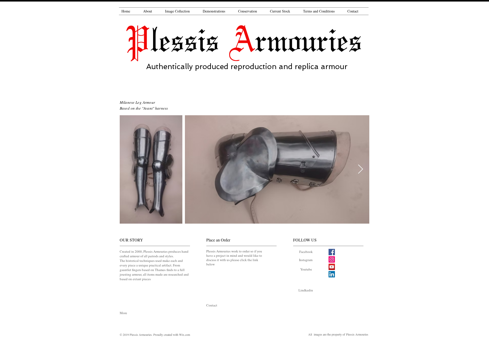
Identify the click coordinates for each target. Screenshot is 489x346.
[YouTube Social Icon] (332, 267)
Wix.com (184, 334)
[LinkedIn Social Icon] (332, 274)
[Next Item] (360, 169)
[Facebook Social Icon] (332, 252)
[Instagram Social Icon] (332, 259)
